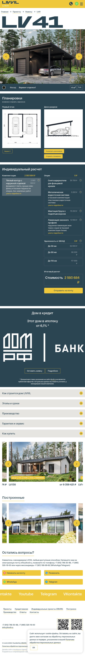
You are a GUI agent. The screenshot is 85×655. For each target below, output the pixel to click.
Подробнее (53, 371)
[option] (42, 56)
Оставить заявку (34, 371)
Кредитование (21, 609)
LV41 (39, 12)
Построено (71, 609)
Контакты (34, 612)
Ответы (23, 612)
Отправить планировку (53, 156)
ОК (33, 647)
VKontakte (64, 593)
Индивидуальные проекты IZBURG (47, 609)
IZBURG (24, 643)
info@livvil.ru (7, 627)
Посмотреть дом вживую (54, 151)
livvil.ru (53, 379)
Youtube (17, 593)
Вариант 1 (7, 151)
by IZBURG (5, 6)
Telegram (40, 593)
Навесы (28, 12)
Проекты (17, 12)
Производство (9, 612)
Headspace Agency (20, 649)
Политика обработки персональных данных (18, 646)
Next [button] (79, 56)
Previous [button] (6, 56)
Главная (4, 12)
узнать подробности (13, 193)
